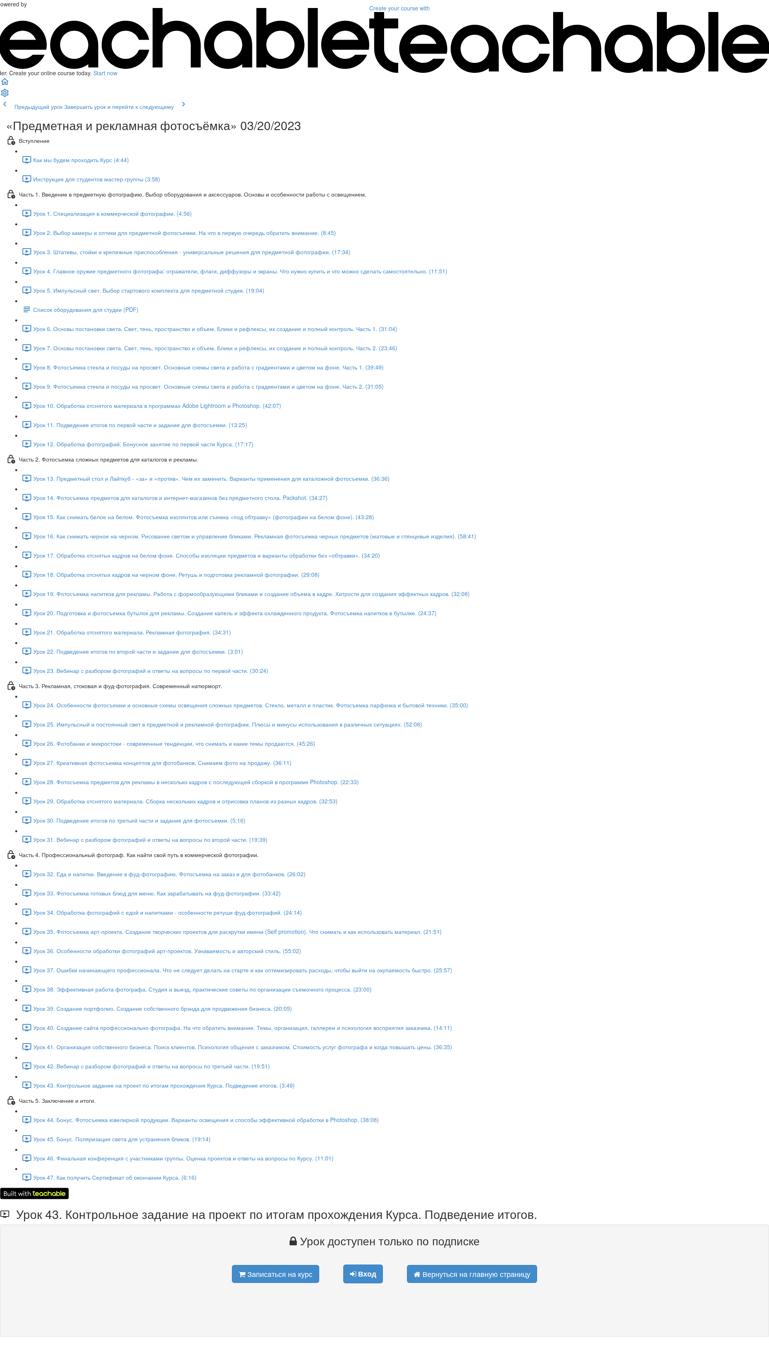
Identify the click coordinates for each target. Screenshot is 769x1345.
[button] (5, 84)
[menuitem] (5, 95)
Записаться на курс (279, 1274)
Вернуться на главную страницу (475, 1274)
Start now (105, 73)
